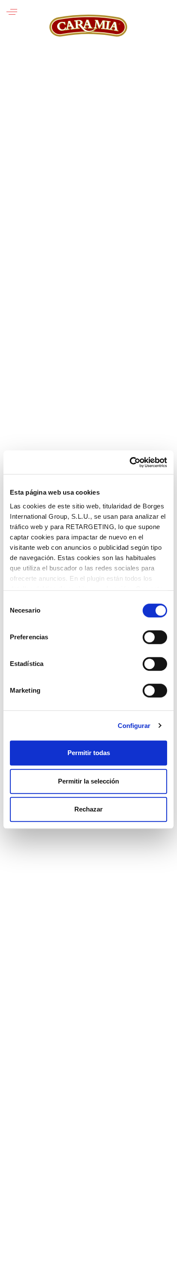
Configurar (134, 725)
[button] (12, 12)
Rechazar (88, 809)
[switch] (155, 637)
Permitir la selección (88, 781)
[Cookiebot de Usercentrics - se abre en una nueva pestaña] (129, 462)
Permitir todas (88, 752)
